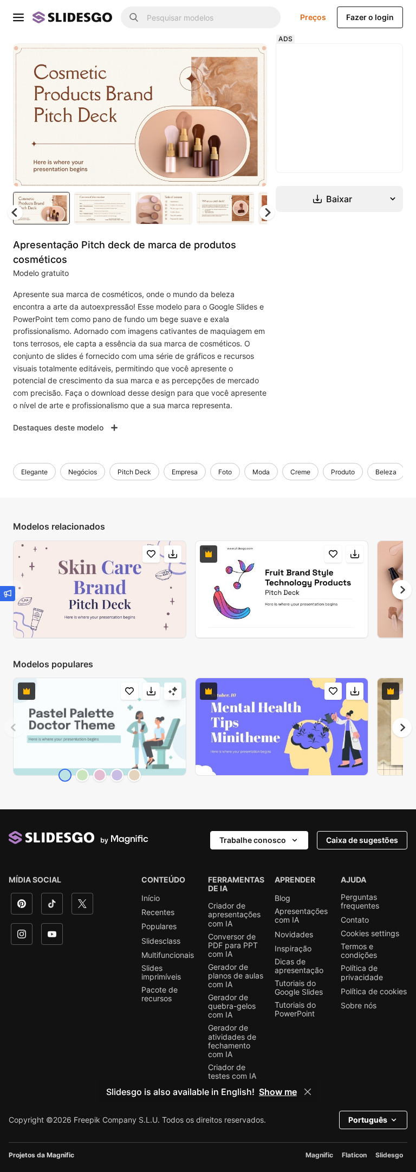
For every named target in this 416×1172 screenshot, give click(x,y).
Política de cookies (374, 991)
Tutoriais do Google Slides (299, 987)
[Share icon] (248, 61)
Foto (225, 472)
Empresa (185, 472)
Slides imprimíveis (161, 972)
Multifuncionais (167, 955)
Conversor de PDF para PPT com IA (233, 945)
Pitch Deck (134, 472)
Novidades (294, 934)
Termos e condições (359, 951)
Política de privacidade (362, 972)
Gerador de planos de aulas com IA (235, 976)
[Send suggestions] (7, 593)
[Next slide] (251, 115)
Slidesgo (389, 1155)
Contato (355, 920)
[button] (267, 212)
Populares (159, 926)
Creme (300, 472)
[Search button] (134, 17)
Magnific (319, 1155)
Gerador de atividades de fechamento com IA (232, 1040)
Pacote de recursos (159, 994)
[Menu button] (18, 17)
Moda (261, 472)
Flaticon (354, 1155)
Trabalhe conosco (252, 840)
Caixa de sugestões (362, 840)
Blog (282, 898)
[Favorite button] (220, 61)
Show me (278, 1092)
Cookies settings (370, 933)
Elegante (34, 472)
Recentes (157, 912)
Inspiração (293, 948)
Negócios (82, 472)
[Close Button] (307, 1091)
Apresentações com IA (301, 915)
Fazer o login (370, 17)
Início (150, 898)
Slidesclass (160, 941)
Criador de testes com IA (232, 1071)
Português (367, 1119)
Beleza (385, 472)
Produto (343, 472)
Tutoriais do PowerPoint (295, 1009)
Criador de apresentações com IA (234, 914)
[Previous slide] (14, 727)
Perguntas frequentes (360, 901)
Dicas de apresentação (299, 966)
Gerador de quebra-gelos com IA (232, 1006)
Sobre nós (358, 1005)
